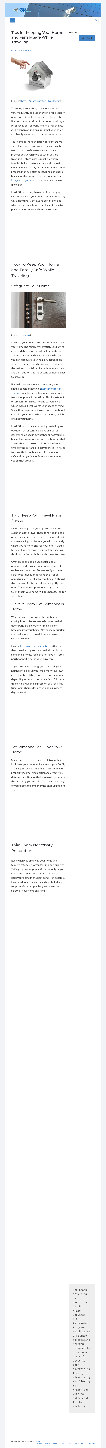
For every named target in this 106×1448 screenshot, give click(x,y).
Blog (47, 1443)
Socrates (38, 1442)
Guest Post (79, 1443)
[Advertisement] (38, 237)
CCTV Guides (66, 1443)
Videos (55, 1443)
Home (39, 1443)
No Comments (25, 50)
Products (91, 1443)
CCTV (13, 50)
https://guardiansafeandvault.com (40, 100)
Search (73, 32)
